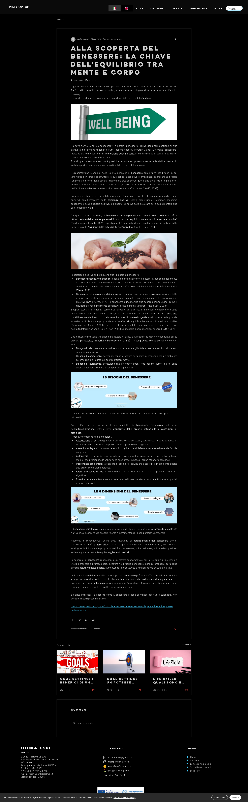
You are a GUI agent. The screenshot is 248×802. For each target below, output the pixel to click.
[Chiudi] (244, 797)
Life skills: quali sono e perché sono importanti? (167, 680)
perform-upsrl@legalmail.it (39, 774)
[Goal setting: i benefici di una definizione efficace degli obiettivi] (77, 661)
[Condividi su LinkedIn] (86, 620)
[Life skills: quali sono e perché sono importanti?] (170, 661)
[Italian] (114, 8)
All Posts (60, 19)
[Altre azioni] (175, 39)
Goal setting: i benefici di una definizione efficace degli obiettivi (76, 680)
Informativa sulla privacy (124, 797)
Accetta (235, 797)
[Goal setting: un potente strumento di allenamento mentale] (124, 661)
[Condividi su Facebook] (72, 620)
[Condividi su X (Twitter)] (79, 620)
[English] (127, 8)
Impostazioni (219, 797)
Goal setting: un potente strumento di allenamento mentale (122, 680)
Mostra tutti (186, 645)
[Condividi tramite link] (93, 620)
